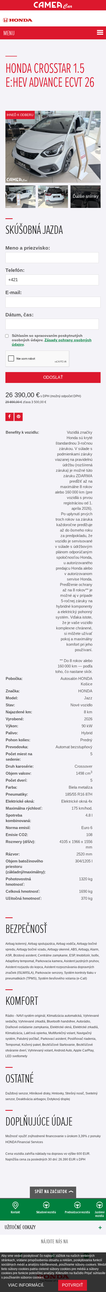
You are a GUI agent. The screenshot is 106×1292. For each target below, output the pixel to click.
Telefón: (14, 270)
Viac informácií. (26, 1285)
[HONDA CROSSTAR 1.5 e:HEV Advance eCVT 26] (53, 147)
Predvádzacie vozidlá (77, 1212)
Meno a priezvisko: (27, 248)
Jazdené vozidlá (99, 1214)
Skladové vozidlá (46, 1212)
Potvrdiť (72, 1285)
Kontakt (15, 1212)
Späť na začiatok (51, 1192)
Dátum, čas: (19, 314)
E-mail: (13, 292)
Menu (8, 33)
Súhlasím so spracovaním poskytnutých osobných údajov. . (52, 339)
